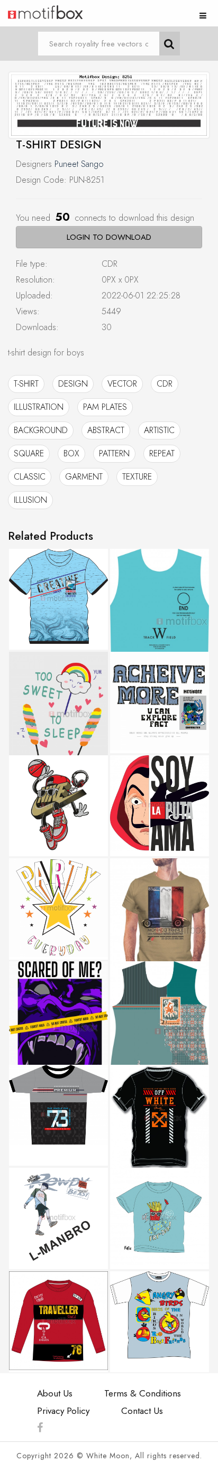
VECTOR (122, 384)
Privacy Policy (63, 1410)
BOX (71, 453)
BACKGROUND (41, 430)
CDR (164, 384)
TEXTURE (137, 477)
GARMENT (84, 477)
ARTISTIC (159, 430)
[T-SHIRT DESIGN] (109, 105)
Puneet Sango (79, 164)
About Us (54, 1393)
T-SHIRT (26, 384)
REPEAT (162, 453)
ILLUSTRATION (38, 407)
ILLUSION (30, 500)
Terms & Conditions (142, 1393)
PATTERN (114, 453)
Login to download (109, 237)
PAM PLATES (105, 407)
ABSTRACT (105, 430)
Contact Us (142, 1410)
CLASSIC (30, 477)
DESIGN (73, 384)
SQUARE (29, 453)
